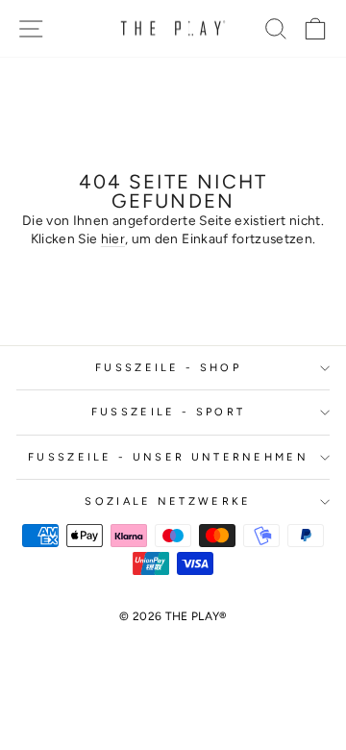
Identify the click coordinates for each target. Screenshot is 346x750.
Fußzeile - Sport (168, 412)
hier (113, 238)
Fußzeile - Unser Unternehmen (168, 457)
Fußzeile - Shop (168, 368)
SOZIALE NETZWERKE (168, 501)
